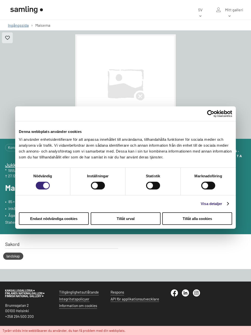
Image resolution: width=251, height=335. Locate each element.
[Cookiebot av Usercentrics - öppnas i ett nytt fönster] (210, 113)
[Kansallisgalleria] (24, 296)
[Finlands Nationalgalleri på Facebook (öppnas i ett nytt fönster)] (176, 295)
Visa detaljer (211, 204)
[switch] (98, 186)
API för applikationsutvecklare (135, 299)
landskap (13, 256)
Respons (117, 292)
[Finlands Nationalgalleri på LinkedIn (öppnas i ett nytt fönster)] (187, 295)
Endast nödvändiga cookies (53, 218)
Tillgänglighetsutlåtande (79, 292)
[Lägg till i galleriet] (7, 37)
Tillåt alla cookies (197, 218)
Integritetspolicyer (74, 299)
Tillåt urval (126, 218)
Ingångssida (18, 25)
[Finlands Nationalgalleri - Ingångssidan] (27, 9)
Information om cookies (78, 305)
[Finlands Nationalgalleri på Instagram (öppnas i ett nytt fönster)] (198, 295)
